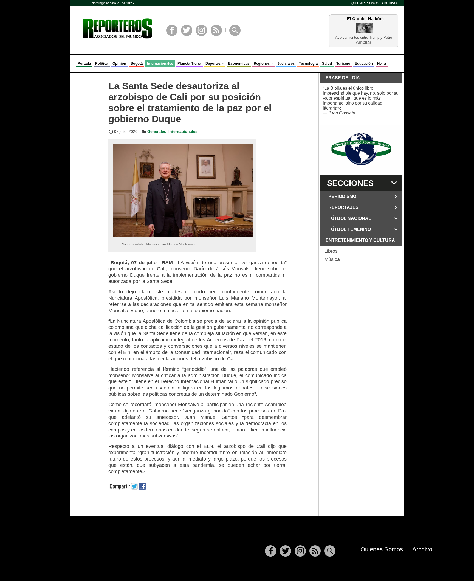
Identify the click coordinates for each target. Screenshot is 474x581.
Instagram (201, 30)
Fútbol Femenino (349, 229)
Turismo (343, 63)
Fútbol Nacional (349, 218)
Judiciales (286, 63)
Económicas (238, 63)
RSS (216, 30)
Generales (156, 131)
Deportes (213, 63)
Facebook (171, 30)
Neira (381, 63)
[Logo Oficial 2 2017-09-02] (361, 149)
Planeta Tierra (189, 63)
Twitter (186, 30)
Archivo (389, 3)
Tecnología (308, 63)
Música (332, 259)
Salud (327, 63)
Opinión (119, 63)
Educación (364, 63)
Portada (84, 63)
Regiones (262, 63)
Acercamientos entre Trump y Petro (363, 37)
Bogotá (137, 63)
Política (101, 63)
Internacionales (160, 63)
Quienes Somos (365, 3)
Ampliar (363, 42)
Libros (331, 251)
